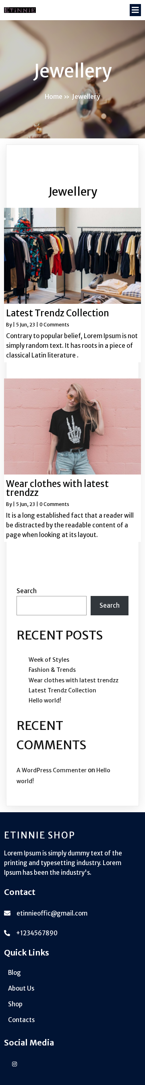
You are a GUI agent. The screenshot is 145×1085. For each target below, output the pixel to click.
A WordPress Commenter (52, 770)
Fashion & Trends (52, 669)
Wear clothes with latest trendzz (73, 680)
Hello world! (45, 700)
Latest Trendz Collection (62, 690)
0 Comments (54, 325)
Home (53, 96)
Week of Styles (49, 659)
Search (27, 591)
